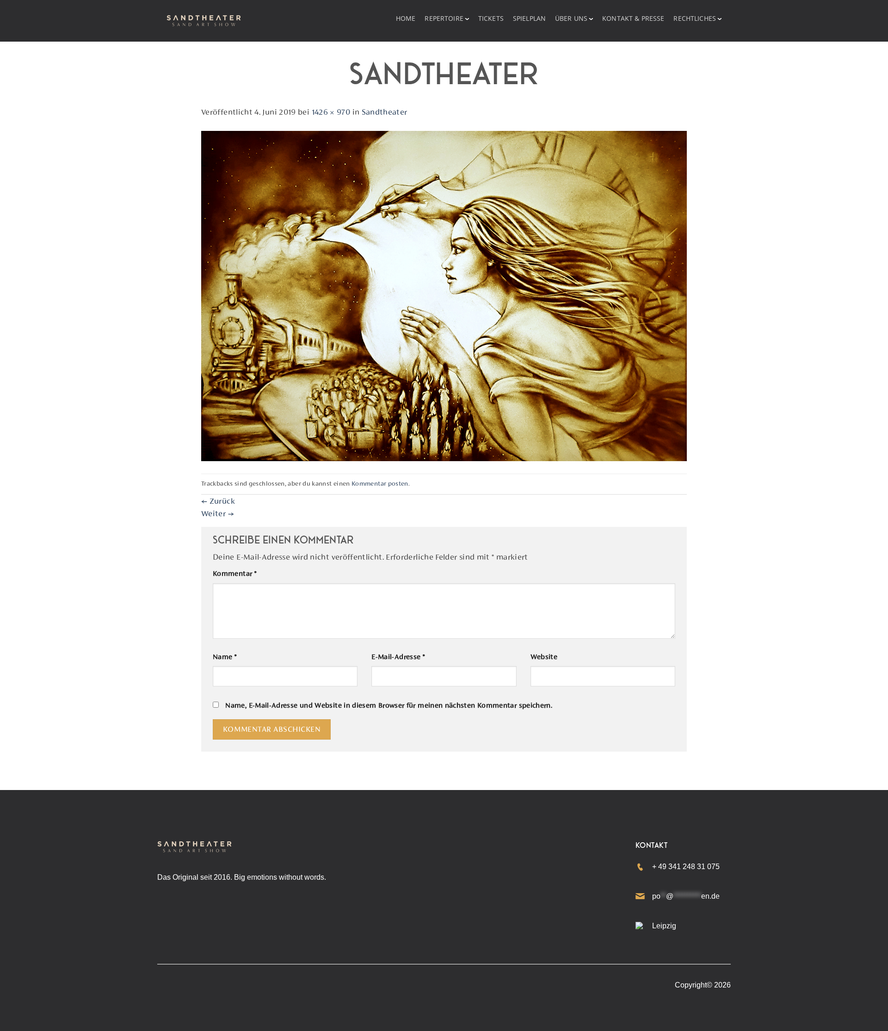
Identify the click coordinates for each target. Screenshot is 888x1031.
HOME (406, 18)
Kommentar (234, 573)
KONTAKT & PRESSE (633, 18)
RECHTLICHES (694, 18)
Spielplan (529, 18)
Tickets (491, 18)
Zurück (218, 501)
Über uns (571, 18)
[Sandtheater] (444, 295)
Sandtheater (384, 112)
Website (544, 657)
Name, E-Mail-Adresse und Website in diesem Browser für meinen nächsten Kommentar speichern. (388, 705)
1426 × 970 (331, 112)
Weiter (217, 513)
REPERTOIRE (444, 18)
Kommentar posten (380, 483)
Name (224, 657)
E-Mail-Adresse (398, 657)
